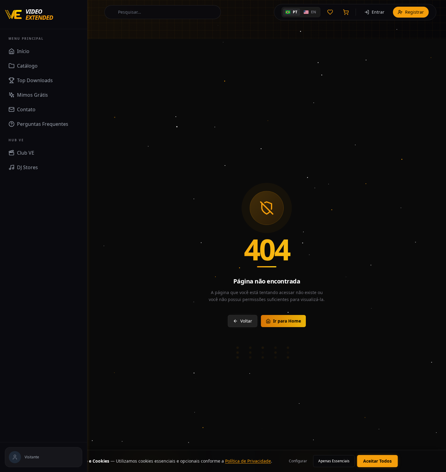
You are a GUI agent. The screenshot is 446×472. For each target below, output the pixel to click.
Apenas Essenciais (334, 461)
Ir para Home (287, 321)
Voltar (246, 321)
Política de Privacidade (248, 461)
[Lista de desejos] (330, 12)
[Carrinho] (346, 12)
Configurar (298, 461)
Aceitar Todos (377, 461)
